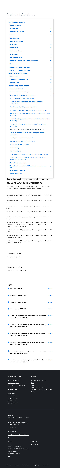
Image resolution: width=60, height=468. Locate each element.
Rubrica (9, 387)
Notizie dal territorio (12, 398)
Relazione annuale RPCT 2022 (18, 309)
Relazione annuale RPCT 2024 (18, 295)
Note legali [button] (17, 465)
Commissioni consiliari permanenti (16, 385)
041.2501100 (12, 431)
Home (9, 14)
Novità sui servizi (12, 401)
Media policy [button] (8, 465)
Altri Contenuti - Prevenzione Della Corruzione (20, 16)
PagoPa (33, 385)
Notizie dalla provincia (13, 396)
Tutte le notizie (11, 394)
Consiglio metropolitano (13, 383)
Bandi (32, 392)
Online (32, 383)
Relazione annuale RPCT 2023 (18, 302)
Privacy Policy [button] (35, 465)
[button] (29, 25)
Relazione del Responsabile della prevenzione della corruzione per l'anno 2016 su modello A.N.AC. (28, 361)
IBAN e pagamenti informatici (38, 380)
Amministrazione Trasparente (21, 14)
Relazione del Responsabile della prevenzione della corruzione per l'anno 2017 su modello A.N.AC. (28, 352)
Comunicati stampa (12, 403)
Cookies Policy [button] (26, 465)
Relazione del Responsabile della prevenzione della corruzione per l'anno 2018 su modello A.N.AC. (28, 343)
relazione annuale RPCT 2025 (18, 289)
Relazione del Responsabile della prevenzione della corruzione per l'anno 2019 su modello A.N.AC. (28, 334)
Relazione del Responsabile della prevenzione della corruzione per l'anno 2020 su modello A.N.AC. (28, 326)
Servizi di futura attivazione (38, 387)
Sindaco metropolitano (13, 380)
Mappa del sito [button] (45, 465)
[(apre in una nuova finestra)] (31, 444)
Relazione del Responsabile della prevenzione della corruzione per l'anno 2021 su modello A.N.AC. (28, 317)
